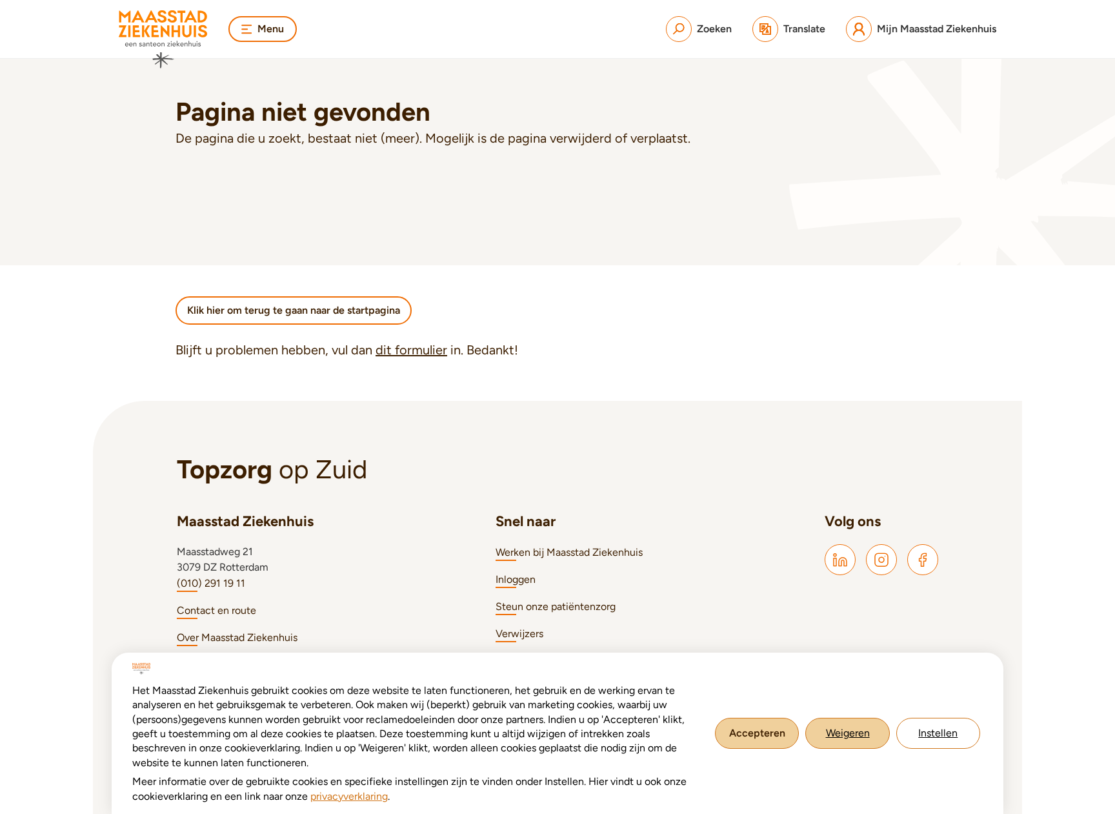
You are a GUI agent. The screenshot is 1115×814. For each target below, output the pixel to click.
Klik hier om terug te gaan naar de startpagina (293, 310)
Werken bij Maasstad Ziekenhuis (569, 552)
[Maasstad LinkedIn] (840, 559)
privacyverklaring (349, 796)
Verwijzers (519, 633)
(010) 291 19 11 (211, 583)
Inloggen (516, 579)
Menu (270, 29)
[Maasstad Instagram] (881, 559)
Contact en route (216, 610)
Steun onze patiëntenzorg (556, 606)
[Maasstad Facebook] (922, 559)
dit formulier (411, 350)
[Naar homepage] (163, 39)
